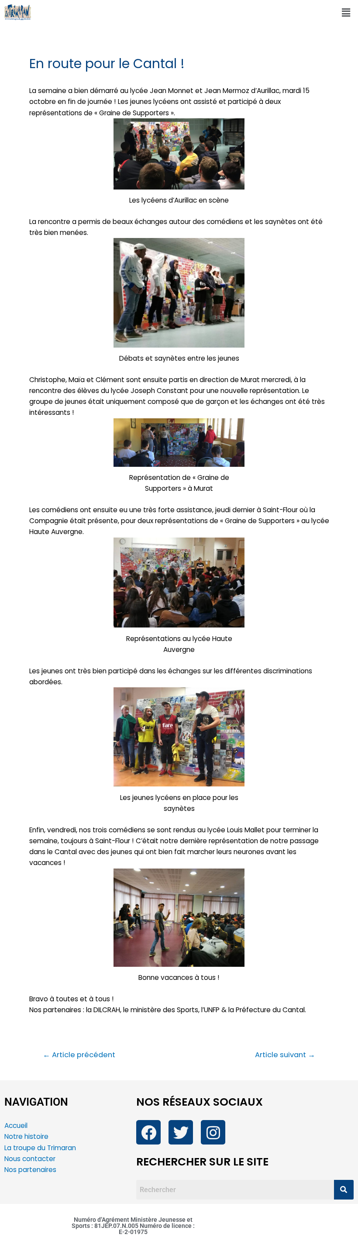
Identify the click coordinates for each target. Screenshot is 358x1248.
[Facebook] (148, 1132)
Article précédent (79, 1055)
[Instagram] (213, 1132)
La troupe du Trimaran (40, 1147)
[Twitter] (181, 1132)
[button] (346, 12)
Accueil (16, 1125)
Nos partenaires (30, 1169)
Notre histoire (26, 1136)
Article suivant (285, 1055)
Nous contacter (30, 1158)
